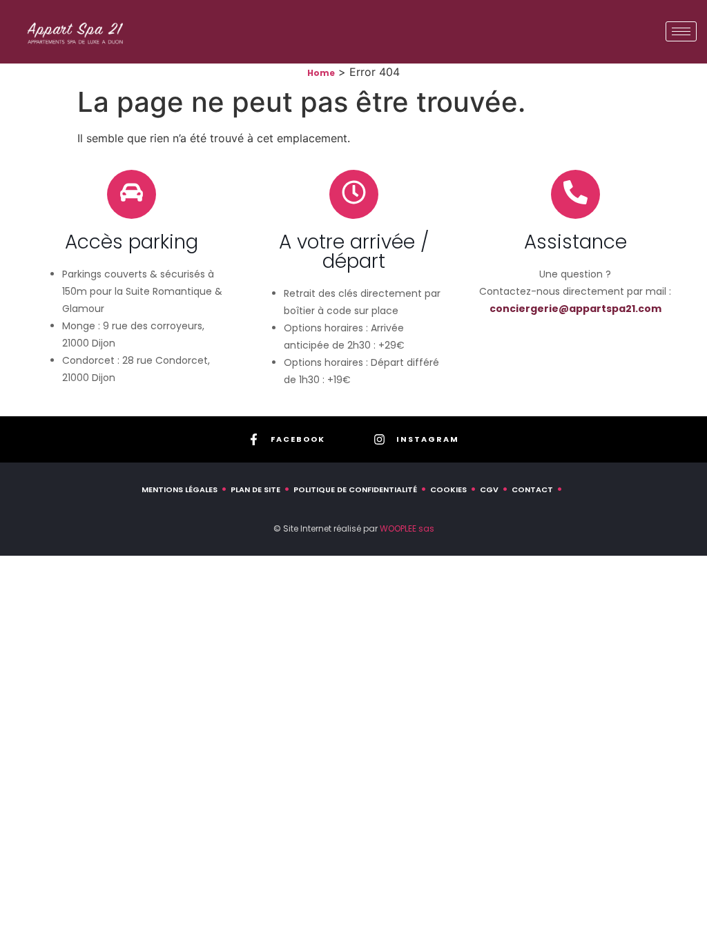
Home (321, 73)
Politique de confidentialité (355, 489)
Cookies (448, 489)
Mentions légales (179, 489)
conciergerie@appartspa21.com (575, 308)
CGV (489, 489)
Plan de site (255, 489)
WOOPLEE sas (407, 528)
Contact (532, 489)
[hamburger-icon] (681, 31)
